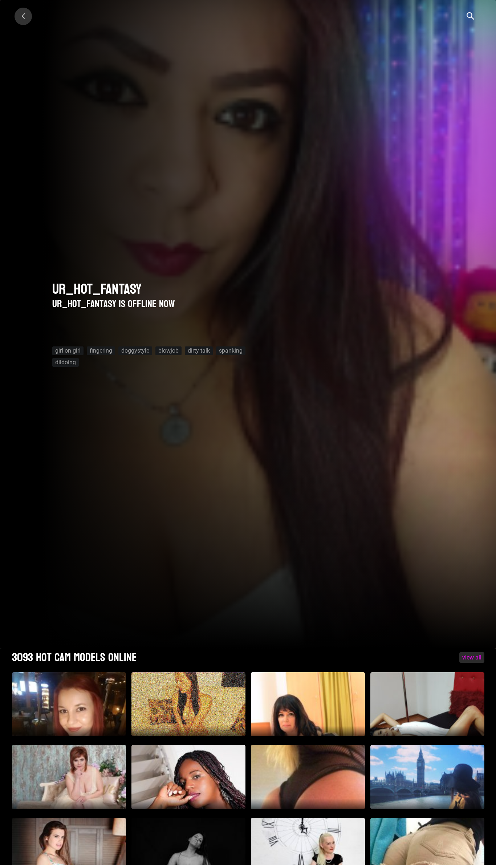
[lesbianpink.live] (23, 16)
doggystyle (135, 350)
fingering (101, 350)
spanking (231, 350)
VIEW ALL (471, 657)
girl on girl (68, 350)
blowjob (168, 350)
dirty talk (199, 350)
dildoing (65, 362)
